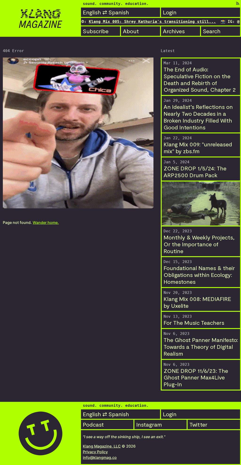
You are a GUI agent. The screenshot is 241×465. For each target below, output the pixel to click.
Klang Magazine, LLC (102, 446)
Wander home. (46, 222)
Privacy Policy (95, 451)
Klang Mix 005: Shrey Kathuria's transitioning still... (138, 21)
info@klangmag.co (100, 457)
